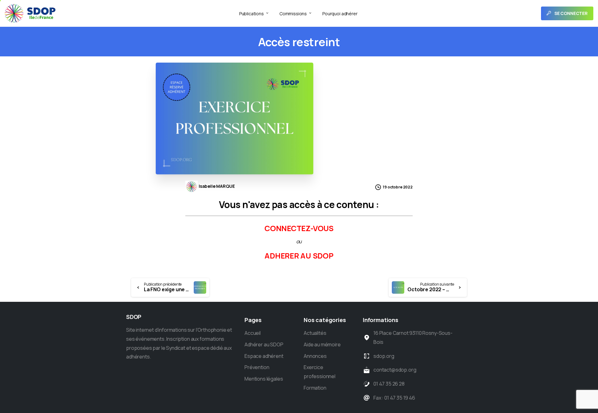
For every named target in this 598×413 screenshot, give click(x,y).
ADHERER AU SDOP (298, 255)
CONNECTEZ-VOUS (299, 228)
